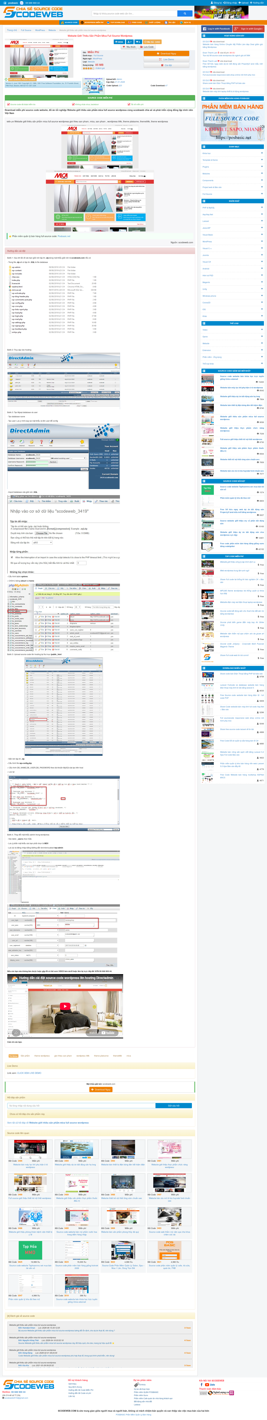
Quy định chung (75, 1386)
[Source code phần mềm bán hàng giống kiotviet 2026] (77, 1250)
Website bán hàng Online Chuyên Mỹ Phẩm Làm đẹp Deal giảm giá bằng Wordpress (233, 54)
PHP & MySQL (209, 207)
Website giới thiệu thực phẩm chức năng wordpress (242, 429)
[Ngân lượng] (218, 1392)
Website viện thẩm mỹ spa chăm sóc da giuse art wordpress (242, 635)
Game (205, 336)
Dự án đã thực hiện (142, 1389)
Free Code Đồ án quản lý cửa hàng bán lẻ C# (239, 740)
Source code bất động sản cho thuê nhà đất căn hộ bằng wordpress (242, 612)
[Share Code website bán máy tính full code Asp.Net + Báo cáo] (208, 710)
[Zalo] (212, 1384)
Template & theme (210, 160)
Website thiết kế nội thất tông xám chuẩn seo (239, 459)
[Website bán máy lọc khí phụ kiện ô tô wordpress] (30, 1149)
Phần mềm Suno (141, 1395)
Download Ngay (168, 53)
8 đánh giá (100, 68)
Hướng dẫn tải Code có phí (79, 1393)
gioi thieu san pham (63, 1055)
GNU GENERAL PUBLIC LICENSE (22, 79)
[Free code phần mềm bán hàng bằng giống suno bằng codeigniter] (208, 547)
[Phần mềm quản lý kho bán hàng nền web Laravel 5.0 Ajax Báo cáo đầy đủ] (208, 767)
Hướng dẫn (258, 2)
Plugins (206, 166)
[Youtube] (207, 1384)
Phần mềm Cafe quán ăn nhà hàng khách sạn (153, 1398)
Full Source (207, 194)
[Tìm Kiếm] (185, 13)
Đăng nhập (231, 2)
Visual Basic (208, 234)
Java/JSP (206, 228)
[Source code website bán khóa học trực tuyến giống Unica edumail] (77, 1283)
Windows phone (209, 295)
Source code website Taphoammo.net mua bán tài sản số (242, 488)
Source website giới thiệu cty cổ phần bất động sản (242, 522)
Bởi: (26, 1327)
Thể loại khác (208, 363)
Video (205, 329)
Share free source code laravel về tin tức (237, 729)
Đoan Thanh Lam (210, 61)
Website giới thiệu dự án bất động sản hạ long (240, 396)
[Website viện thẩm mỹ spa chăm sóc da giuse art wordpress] (208, 635)
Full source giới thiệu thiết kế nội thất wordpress (241, 439)
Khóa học (207, 153)
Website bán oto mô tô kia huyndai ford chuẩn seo (242, 470)
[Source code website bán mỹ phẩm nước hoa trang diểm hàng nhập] (77, 1216)
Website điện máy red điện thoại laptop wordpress (241, 602)
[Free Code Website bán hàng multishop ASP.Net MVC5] (208, 778)
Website (91, 61)
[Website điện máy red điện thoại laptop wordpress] (208, 604)
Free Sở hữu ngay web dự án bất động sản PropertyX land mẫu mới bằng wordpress (233, 73)
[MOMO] (231, 1392)
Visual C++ (207, 248)
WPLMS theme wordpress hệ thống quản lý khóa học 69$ (242, 592)
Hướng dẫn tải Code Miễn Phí (80, 1390)
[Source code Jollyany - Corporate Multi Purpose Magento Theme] (208, 647)
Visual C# (207, 261)
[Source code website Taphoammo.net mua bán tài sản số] (30, 1250)
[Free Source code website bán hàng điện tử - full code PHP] (208, 698)
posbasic (13, 2)
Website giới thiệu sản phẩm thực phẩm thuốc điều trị (242, 449)
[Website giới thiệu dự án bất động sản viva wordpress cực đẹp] (208, 535)
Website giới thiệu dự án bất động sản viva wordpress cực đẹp (242, 533)
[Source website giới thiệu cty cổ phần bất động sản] (208, 524)
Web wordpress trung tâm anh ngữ (234, 570)
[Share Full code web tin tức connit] (208, 658)
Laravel (206, 221)
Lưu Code (149, 46)
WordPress (97, 58)
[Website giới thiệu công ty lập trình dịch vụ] (208, 564)
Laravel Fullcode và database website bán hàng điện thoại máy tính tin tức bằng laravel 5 (242, 686)
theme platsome (101, 1055)
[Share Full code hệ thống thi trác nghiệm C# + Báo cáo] (208, 583)
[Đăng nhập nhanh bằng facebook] (217, 29)
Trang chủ (12, 30)
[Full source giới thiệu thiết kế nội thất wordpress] (30, 1183)
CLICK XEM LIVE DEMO (29, 1072)
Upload (245, 2)
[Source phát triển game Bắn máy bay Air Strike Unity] (208, 625)
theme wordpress (42, 1055)
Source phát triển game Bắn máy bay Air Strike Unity (242, 623)
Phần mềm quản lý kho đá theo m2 (235, 498)
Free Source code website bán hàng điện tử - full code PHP (242, 696)
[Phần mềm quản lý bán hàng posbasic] (233, 121)
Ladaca (137, 1404)
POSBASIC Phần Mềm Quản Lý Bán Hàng (133, 1414)
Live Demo (168, 59)
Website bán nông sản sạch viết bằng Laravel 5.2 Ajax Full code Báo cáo (242, 753)
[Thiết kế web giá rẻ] (221, 11)
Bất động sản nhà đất (143, 1401)
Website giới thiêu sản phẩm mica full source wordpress (242, 418)
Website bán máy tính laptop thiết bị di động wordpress (226, 44)
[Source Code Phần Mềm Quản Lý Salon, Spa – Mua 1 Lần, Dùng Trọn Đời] (123, 1250)
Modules (206, 173)
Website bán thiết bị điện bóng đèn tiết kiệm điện (241, 405)
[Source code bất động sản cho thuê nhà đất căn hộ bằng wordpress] (208, 614)
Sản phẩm (25, 1055)
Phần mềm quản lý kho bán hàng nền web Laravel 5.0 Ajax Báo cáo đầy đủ (242, 764)
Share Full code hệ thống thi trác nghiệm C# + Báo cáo (242, 580)
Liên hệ (71, 1396)
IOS (204, 309)
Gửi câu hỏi (173, 1105)
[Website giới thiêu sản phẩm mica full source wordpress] (208, 420)
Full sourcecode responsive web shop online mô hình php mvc (229, 83)
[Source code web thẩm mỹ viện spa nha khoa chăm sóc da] (169, 1216)
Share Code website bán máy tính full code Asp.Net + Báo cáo (242, 708)
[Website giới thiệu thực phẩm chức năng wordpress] (169, 1149)
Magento (206, 282)
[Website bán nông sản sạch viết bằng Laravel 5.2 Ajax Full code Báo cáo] (208, 755)
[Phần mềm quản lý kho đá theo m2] (30, 1283)
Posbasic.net (64, 236)
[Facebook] (202, 1384)
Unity (205, 289)
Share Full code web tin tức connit (234, 655)
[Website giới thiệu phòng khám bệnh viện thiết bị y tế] (30, 1216)
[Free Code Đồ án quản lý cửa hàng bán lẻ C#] (208, 744)
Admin (119, 79)
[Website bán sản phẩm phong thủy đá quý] (123, 1216)
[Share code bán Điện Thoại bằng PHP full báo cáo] (208, 677)
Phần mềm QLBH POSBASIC (146, 1392)
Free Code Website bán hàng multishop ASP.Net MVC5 (242, 776)
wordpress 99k (82, 1055)
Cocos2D (206, 302)
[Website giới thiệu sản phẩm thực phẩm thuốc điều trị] (77, 1183)
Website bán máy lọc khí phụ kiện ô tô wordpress (241, 387)
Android (206, 268)
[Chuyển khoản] (203, 1392)
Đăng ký (218, 2)
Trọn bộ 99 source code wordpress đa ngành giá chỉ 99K (226, 63)
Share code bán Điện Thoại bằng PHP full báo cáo (224, 91)
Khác (205, 316)
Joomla (206, 255)
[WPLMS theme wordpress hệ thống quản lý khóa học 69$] (208, 594)
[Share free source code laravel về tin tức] (208, 732)
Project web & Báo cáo (212, 187)
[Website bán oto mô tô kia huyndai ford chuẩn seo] (169, 1183)
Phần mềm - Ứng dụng (212, 357)
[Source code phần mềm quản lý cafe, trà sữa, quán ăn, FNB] (169, 1250)
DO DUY (206, 41)
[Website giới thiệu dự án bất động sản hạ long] (77, 1149)
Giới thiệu (72, 1383)
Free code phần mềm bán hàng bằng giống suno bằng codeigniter (242, 545)
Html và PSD (208, 275)
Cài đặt (168, 65)
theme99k (117, 1055)
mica (129, 1055)
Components (208, 180)
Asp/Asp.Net (208, 214)
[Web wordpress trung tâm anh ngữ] (208, 572)
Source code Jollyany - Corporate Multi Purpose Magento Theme (242, 645)
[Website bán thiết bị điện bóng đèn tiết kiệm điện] (123, 1149)
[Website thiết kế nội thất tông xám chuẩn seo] (123, 1183)
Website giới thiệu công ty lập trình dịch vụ (237, 561)
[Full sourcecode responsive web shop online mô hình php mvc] (208, 721)
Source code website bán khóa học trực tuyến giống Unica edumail (242, 377)
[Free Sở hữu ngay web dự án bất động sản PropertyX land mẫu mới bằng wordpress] (208, 513)
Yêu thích (131, 46)
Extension (207, 350)
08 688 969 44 (32, 2)
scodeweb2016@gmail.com (16, 1397)
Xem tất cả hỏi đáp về (48, 1122)
